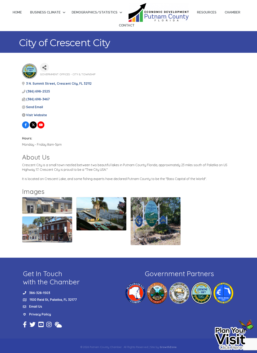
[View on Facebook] (25, 127)
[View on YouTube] (40, 127)
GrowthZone (168, 347)
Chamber (232, 12)
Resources (206, 12)
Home (17, 12)
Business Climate (45, 12)
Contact (127, 25)
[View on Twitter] (33, 127)
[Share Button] (44, 67)
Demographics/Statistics (94, 12)
